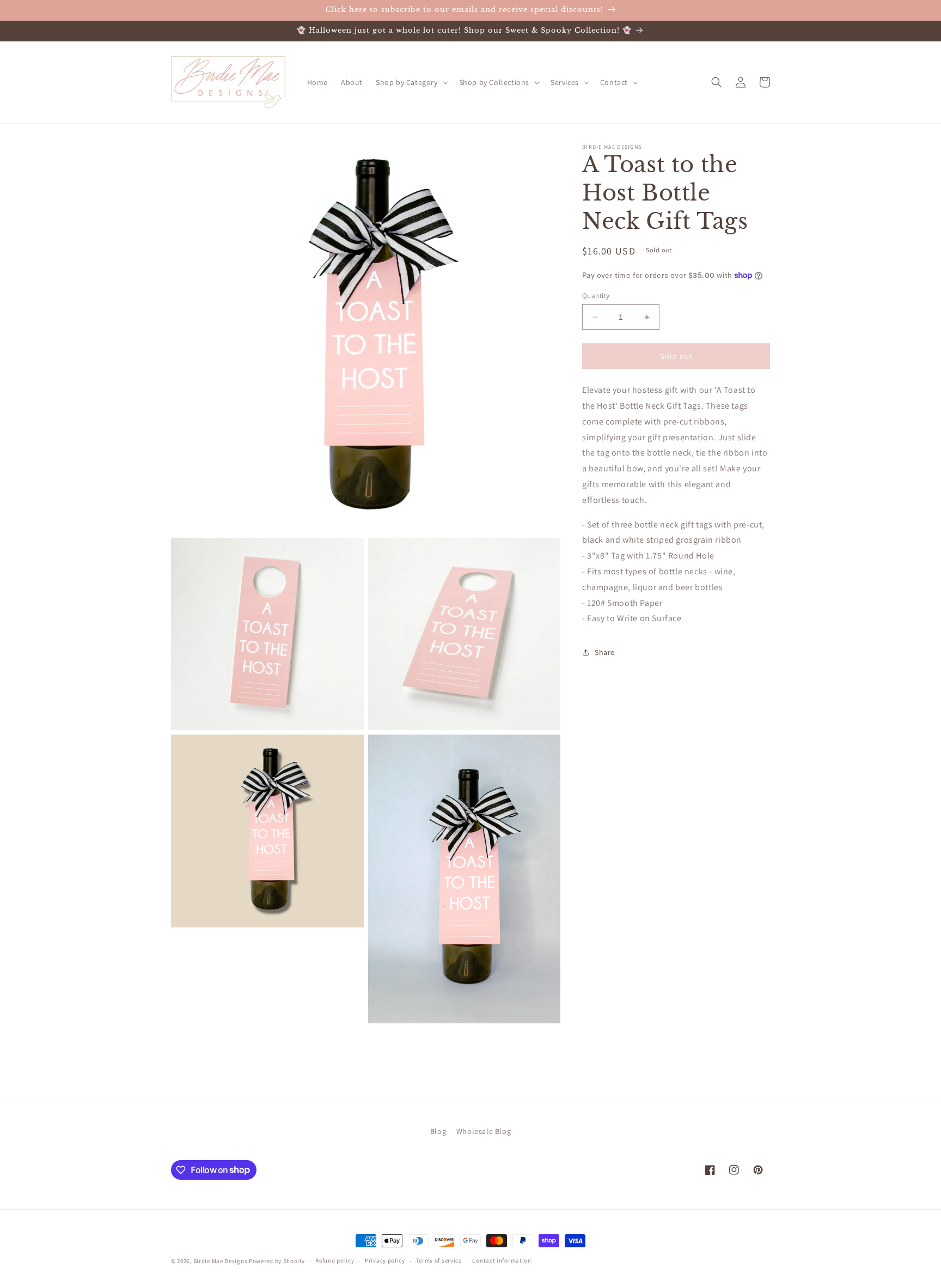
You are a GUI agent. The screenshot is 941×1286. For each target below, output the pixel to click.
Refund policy (334, 1260)
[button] (411, 82)
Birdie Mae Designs (220, 1261)
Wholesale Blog (483, 1131)
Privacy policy (385, 1260)
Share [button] (605, 652)
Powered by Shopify (277, 1261)
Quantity (595, 295)
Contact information (501, 1260)
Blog (438, 1131)
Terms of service (439, 1260)
